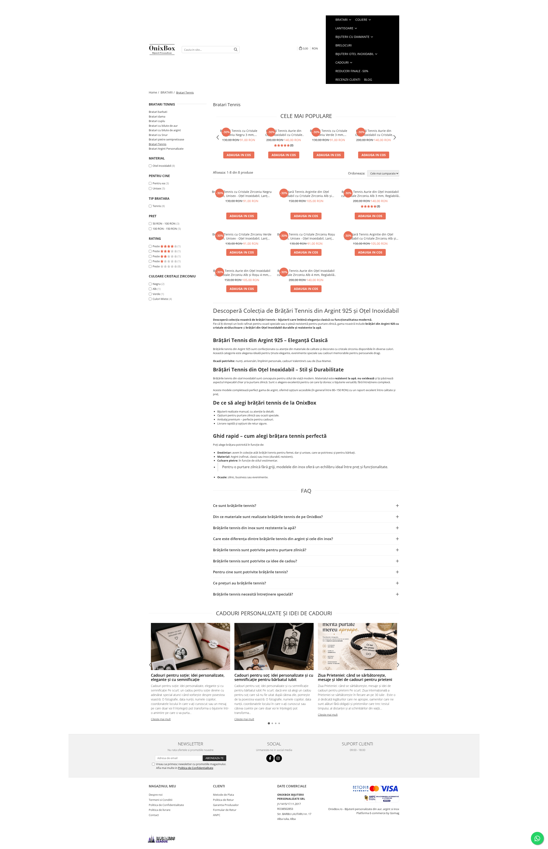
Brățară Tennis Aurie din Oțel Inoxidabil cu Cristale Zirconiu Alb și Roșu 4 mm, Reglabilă (241, 273)
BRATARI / (168, 92)
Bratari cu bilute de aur (163, 126)
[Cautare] (236, 49)
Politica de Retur (223, 800)
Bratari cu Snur (158, 135)
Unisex (157, 188)
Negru (157, 284)
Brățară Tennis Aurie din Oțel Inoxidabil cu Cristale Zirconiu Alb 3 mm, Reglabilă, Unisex (283, 133)
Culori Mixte (160, 299)
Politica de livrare (159, 810)
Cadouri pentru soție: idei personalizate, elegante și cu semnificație (188, 677)
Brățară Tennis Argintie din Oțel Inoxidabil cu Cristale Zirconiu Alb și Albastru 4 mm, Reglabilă (370, 236)
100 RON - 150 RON (165, 229)
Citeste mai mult (161, 719)
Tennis (157, 206)
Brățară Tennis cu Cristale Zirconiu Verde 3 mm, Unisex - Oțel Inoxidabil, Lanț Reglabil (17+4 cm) (328, 133)
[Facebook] (270, 758)
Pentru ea (159, 183)
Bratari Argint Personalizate (166, 148)
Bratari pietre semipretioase (166, 139)
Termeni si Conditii (160, 800)
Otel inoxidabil (162, 166)
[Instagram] (278, 758)
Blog (368, 79)
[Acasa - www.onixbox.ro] (162, 49)
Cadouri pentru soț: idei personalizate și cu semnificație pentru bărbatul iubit (273, 677)
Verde (156, 294)
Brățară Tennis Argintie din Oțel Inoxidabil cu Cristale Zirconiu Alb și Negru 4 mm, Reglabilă (306, 194)
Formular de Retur (224, 810)
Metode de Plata (223, 795)
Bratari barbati (158, 112)
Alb (155, 289)
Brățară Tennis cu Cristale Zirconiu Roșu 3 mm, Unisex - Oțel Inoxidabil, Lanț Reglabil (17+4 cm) (306, 236)
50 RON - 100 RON (164, 223)
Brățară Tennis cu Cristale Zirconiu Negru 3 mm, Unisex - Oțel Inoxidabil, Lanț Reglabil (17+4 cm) (238, 133)
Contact (154, 815)
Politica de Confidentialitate (195, 768)
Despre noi (155, 795)
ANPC (216, 815)
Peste (156, 246)
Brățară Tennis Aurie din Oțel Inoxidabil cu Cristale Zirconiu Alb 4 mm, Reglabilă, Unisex (373, 133)
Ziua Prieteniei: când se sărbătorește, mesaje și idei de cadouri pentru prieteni (355, 677)
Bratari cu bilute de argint (165, 130)
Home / (154, 92)
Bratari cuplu (157, 121)
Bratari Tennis (157, 144)
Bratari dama (157, 116)
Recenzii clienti (347, 79)
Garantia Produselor (226, 805)
